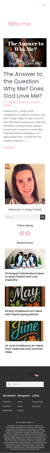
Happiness (24, 102)
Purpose (35, 102)
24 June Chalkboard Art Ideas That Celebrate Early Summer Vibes (24, 349)
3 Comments (10, 102)
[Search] (42, 217)
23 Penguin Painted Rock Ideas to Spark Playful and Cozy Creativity (24, 277)
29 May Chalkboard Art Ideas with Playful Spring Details (23, 312)
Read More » (10, 147)
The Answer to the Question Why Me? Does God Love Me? (23, 85)
